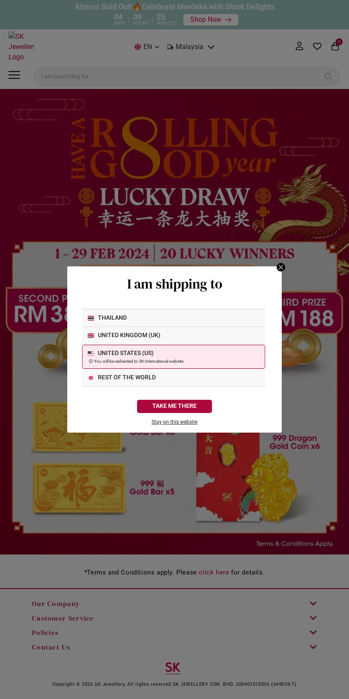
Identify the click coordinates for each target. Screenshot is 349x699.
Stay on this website (174, 422)
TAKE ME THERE (174, 406)
